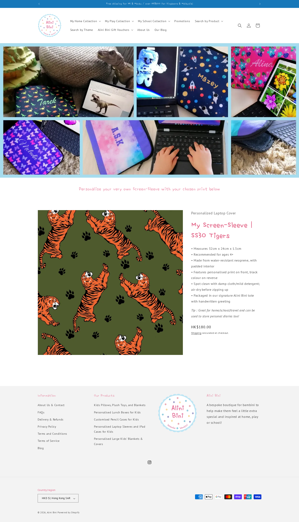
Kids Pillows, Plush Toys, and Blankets (120, 405)
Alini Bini (52, 512)
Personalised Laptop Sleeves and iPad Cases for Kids (119, 429)
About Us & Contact (51, 405)
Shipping (196, 332)
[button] (85, 21)
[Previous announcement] (39, 4)
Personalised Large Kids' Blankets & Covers (118, 441)
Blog (41, 448)
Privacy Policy (47, 426)
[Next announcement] (259, 4)
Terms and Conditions (52, 434)
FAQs (41, 412)
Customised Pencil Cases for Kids (116, 419)
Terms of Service (49, 441)
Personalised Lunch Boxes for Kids (117, 412)
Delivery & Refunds (50, 419)
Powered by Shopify (69, 512)
